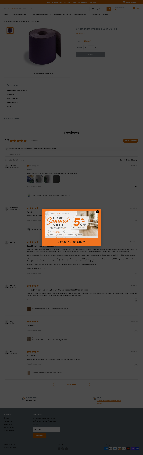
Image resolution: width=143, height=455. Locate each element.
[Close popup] (97, 211)
